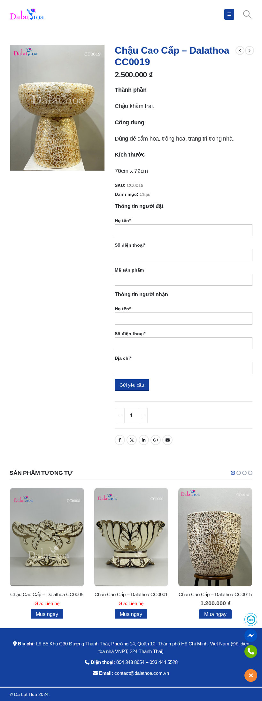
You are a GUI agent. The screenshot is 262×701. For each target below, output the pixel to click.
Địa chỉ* (123, 358)
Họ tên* (123, 220)
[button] (233, 473)
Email (167, 440)
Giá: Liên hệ (47, 603)
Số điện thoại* (130, 245)
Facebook (120, 440)
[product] (47, 537)
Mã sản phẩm (129, 270)
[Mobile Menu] (229, 14)
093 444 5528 (164, 662)
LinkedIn (144, 440)
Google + (155, 440)
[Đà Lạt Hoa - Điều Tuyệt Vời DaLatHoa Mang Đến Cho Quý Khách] (27, 14)
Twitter (132, 440)
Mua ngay (47, 614)
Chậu (145, 194)
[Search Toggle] (247, 14)
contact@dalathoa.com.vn (141, 673)
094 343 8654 (130, 662)
